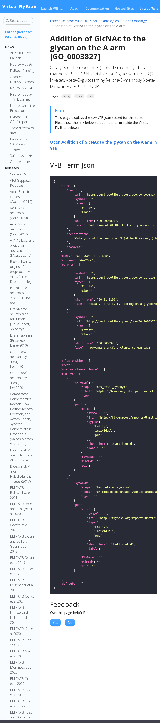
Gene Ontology (135, 21)
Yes (55, 622)
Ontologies (110, 21)
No (70, 622)
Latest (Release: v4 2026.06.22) (73, 21)
